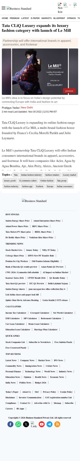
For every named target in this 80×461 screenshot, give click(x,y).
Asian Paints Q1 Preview (52, 266)
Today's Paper (12, 392)
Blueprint (59, 18)
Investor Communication (30, 397)
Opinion (71, 18)
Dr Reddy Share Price (15, 237)
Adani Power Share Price (17, 226)
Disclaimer (10, 397)
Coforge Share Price (15, 255)
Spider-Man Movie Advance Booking (22, 300)
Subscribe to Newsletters (40, 342)
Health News (40, 377)
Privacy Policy (49, 392)
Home (5, 18)
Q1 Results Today (57, 278)
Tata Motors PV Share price (18, 232)
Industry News (65, 371)
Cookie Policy (66, 392)
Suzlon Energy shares (15, 289)
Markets (46, 18)
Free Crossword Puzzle (16, 347)
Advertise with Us (42, 403)
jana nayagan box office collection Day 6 (47, 289)
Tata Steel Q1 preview (15, 283)
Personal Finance (13, 371)
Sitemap (57, 403)
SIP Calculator (30, 318)
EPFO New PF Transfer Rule (41, 255)
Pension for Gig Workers (17, 261)
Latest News (11, 360)
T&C (37, 392)
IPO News (58, 360)
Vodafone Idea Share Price (41, 237)
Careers (9, 408)
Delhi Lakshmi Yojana (58, 283)
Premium (14, 18)
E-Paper (35, 18)
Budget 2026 (40, 382)
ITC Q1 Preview (36, 283)
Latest (25, 18)
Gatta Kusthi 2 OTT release (55, 300)
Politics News (25, 382)
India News (10, 382)
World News (49, 371)
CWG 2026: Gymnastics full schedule (22, 272)
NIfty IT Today (49, 250)
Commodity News (13, 366)
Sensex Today (32, 250)
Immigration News (33, 366)
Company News (27, 360)
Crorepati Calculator (39, 313)
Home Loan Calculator (38, 324)
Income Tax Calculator (16, 313)
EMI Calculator (13, 318)
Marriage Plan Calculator (45, 329)
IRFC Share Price (40, 226)
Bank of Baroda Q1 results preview (21, 266)
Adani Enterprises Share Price (46, 220)
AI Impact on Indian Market (55, 272)
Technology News (32, 371)
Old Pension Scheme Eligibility (45, 261)
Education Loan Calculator (18, 329)
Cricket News (52, 366)
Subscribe (69, 403)
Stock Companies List (15, 342)
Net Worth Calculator (63, 313)
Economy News (57, 377)
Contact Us (25, 403)
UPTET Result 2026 (37, 278)
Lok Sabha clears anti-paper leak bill (22, 294)
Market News (44, 360)
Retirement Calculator (51, 318)
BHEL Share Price (43, 232)
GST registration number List (58, 397)
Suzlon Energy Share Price (18, 220)
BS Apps (20, 408)
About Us (26, 392)
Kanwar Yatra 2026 (15, 278)
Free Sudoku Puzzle (63, 342)
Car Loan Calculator (15, 324)
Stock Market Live (14, 250)
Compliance (11, 403)
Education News (13, 377)
